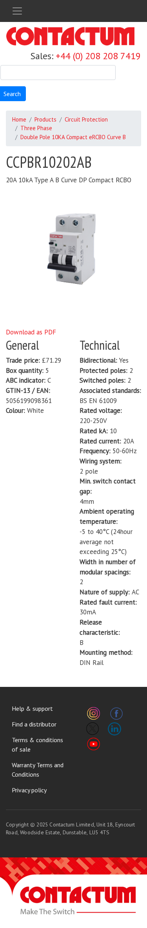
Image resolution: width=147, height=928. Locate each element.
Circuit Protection (86, 119)
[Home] (70, 36)
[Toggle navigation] (17, 11)
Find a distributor (34, 724)
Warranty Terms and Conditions (38, 769)
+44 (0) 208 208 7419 (98, 56)
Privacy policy (29, 790)
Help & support (32, 708)
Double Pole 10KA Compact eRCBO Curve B (73, 137)
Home (19, 119)
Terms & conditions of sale (37, 744)
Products (45, 119)
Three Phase (36, 128)
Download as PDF (31, 332)
